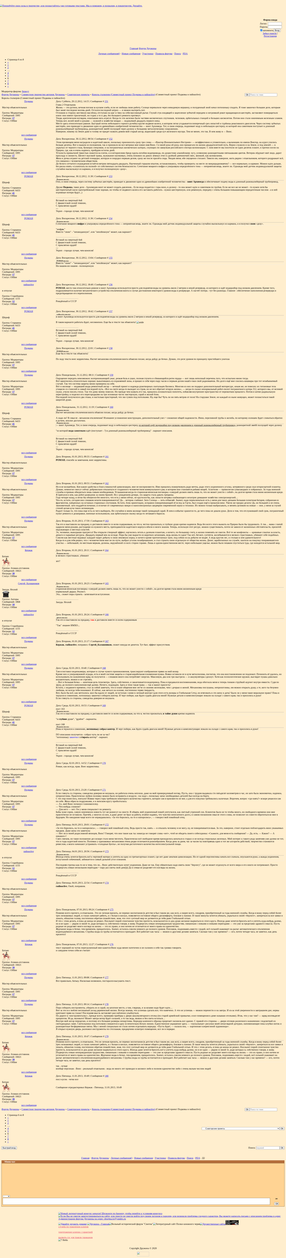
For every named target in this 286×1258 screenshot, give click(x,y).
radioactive (29, 284)
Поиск (177, 53)
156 (110, 284)
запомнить (268, 30)
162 (107, 483)
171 (104, 790)
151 (106, 101)
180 (106, 1076)
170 (104, 763)
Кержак (28, 550)
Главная (134, 48)
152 (110, 139)
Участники (147, 53)
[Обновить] (276, 1196)
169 (104, 705)
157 (110, 311)
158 (110, 348)
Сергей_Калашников (28, 583)
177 (106, 977)
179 (106, 1036)
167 (107, 641)
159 (111, 375)
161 (107, 456)
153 (110, 176)
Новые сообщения (131, 53)
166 (107, 614)
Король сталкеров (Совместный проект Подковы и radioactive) (123, 94)
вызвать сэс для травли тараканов (75, 1237)
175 (111, 909)
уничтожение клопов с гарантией (75, 1232)
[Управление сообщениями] (282, 1196)
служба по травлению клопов (73, 1226)
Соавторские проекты (78, 94)
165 (107, 583)
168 (104, 668)
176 (111, 944)
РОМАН (28, 176)
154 (110, 218)
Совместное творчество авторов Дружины (43, 94)
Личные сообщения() (109, 53)
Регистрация (270, 36)
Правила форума (163, 53)
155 (110, 258)
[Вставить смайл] (279, 1196)
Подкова (28, 101)
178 (106, 1004)
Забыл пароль (270, 33)
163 (107, 521)
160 (111, 407)
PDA (185, 53)
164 (106, 550)
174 (107, 882)
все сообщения (28, 135)
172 (107, 824)
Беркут (25, 91)
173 (107, 851)
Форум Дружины (147, 48)
